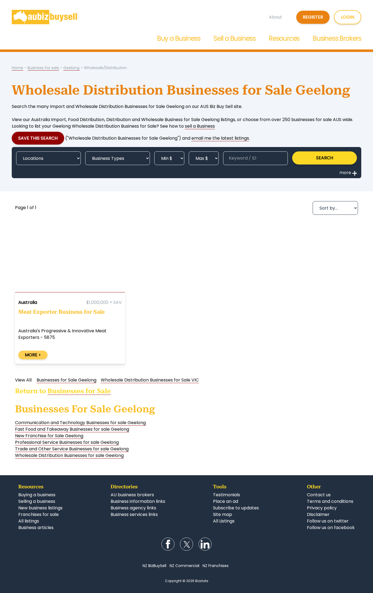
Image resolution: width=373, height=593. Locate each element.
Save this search (38, 138)
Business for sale (43, 68)
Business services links (134, 514)
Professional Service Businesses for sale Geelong (67, 442)
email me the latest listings (220, 138)
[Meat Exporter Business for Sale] (70, 258)
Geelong (71, 68)
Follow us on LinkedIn (205, 544)
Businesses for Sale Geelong (66, 380)
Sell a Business (235, 38)
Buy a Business (178, 38)
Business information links (138, 501)
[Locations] (48, 158)
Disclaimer (318, 514)
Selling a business (36, 501)
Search (324, 158)
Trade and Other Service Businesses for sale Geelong (72, 449)
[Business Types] (117, 158)
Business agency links (133, 508)
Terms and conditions (330, 501)
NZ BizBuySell (154, 565)
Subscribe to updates (236, 508)
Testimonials (226, 495)
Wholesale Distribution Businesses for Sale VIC (150, 380)
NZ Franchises (216, 565)
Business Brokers (337, 38)
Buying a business (36, 495)
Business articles (36, 527)
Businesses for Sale (79, 391)
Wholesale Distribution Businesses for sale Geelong (69, 455)
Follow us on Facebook (167, 544)
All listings (28, 521)
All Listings (224, 521)
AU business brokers (132, 495)
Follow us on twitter (328, 521)
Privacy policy (322, 508)
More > (33, 355)
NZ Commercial (184, 565)
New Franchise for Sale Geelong (49, 436)
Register (313, 17)
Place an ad (225, 501)
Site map (222, 514)
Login (347, 17)
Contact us (319, 495)
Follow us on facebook (331, 527)
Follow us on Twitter (186, 544)
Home (17, 68)
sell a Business (200, 126)
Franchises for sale (38, 514)
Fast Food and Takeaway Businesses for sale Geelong (72, 429)
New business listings (40, 508)
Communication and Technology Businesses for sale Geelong (80, 422)
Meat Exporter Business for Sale (61, 312)
